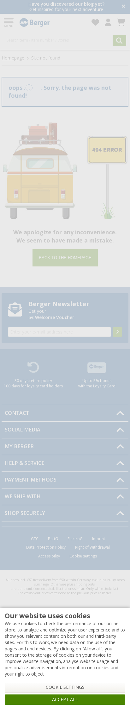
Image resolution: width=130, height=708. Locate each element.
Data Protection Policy (46, 547)
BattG (53, 539)
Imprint (98, 539)
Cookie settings (83, 556)
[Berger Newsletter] (117, 332)
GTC (34, 539)
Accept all (65, 699)
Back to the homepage (65, 257)
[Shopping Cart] (121, 22)
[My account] (108, 22)
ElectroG (75, 539)
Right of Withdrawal (92, 547)
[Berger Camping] (52, 22)
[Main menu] (9, 22)
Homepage (13, 57)
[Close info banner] (123, 6)
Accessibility (49, 556)
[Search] (119, 40)
